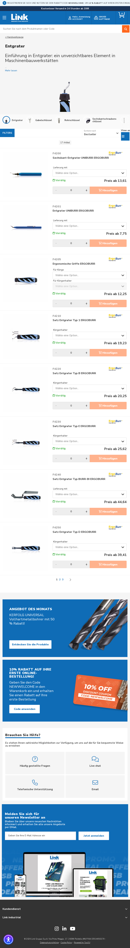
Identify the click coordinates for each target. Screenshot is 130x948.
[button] (8, 939)
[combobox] (65, 29)
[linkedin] (64, 929)
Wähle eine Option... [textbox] (67, 173)
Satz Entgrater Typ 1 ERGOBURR (74, 320)
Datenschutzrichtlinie (49, 942)
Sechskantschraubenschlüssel (104, 120)
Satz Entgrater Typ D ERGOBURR (74, 532)
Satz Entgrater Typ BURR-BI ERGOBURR (79, 479)
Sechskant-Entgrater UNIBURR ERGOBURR (81, 158)
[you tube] (73, 929)
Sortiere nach (90, 130)
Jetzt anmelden (94, 836)
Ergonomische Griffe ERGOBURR (74, 263)
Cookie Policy (66, 942)
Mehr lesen (11, 70)
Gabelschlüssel (43, 120)
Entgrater (17, 120)
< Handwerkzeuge (14, 37)
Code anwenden (24, 709)
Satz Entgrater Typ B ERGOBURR (74, 373)
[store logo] (19, 18)
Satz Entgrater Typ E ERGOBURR (74, 426)
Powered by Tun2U (82, 942)
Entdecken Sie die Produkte (30, 644)
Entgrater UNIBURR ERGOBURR (73, 210)
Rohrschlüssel (72, 120)
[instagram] (56, 929)
